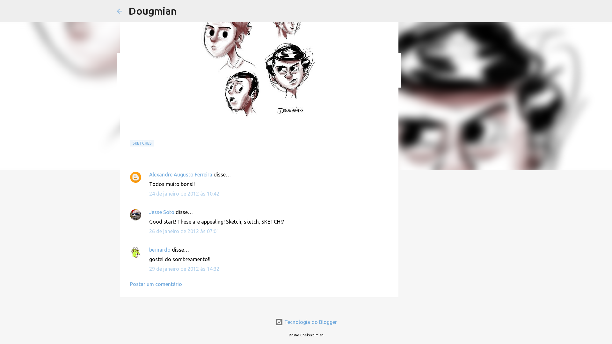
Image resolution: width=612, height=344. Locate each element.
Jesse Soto (161, 212)
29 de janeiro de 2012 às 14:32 (184, 269)
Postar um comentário (156, 284)
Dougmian (152, 11)
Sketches (142, 143)
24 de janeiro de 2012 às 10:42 (184, 194)
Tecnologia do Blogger (310, 322)
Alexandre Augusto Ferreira (180, 174)
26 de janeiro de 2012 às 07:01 (184, 231)
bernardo (160, 250)
